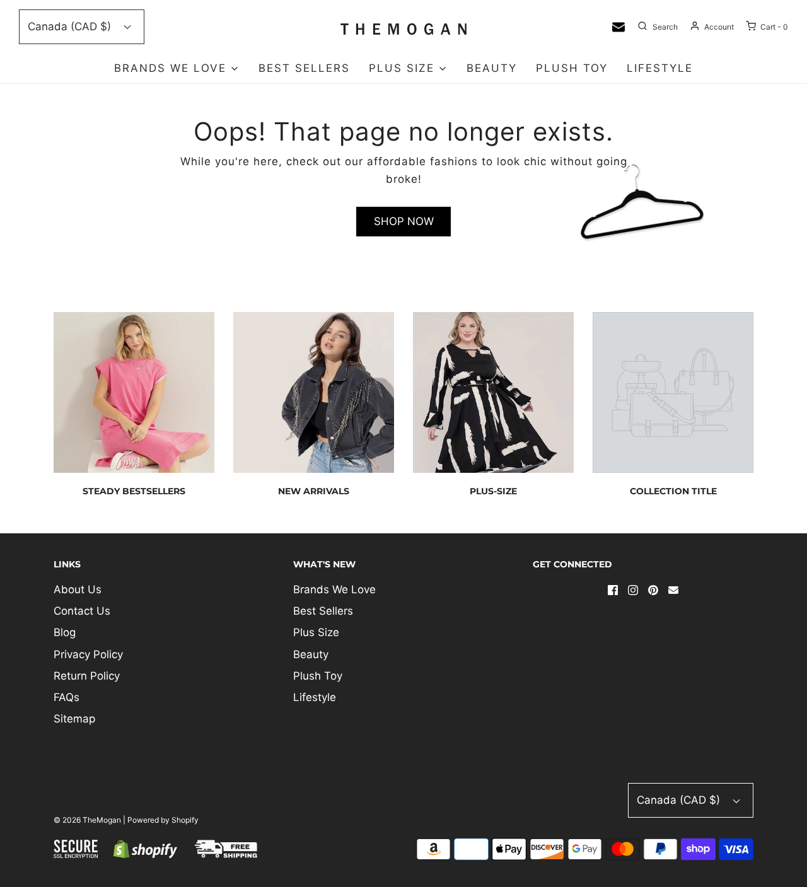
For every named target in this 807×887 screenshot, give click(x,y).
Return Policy (87, 676)
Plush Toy (572, 68)
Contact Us (82, 611)
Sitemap (74, 718)
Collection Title (673, 491)
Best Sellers (304, 68)
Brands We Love (334, 589)
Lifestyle (660, 68)
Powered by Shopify (163, 820)
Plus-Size (493, 491)
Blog (65, 632)
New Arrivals (313, 491)
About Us (78, 589)
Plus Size (316, 632)
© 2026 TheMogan (87, 820)
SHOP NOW (404, 221)
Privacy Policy (88, 654)
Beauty (492, 68)
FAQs (66, 697)
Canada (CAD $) (71, 26)
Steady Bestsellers (134, 491)
